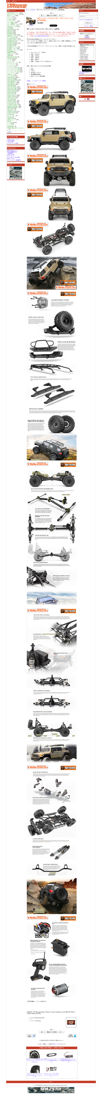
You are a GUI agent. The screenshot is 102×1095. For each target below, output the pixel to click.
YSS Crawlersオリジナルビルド (15, 128)
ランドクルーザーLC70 (13, 70)
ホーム (8, 1)
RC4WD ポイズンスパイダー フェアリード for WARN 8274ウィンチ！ (51, 1060)
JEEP (8, 55)
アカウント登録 (88, 26)
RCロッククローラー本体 (14, 14)
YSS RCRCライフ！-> (13, 13)
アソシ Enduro (11, 37)
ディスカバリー (11, 63)
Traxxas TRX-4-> (12, 95)
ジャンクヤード (11, 125)
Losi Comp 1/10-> (12, 103)
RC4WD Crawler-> (12, 39)
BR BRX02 (10, 33)
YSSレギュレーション (13, 139)
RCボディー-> (11, 15)
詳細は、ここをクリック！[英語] (36, 81)
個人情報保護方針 (12, 152)
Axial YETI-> (10, 93)
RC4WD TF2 (10, 44)
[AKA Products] (87, 49)
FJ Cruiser (32, 9)
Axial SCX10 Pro (11, 91)
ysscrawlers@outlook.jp (41, 36)
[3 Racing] (87, 46)
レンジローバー (11, 73)
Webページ (55, 1044)
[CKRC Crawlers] (87, 57)
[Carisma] (87, 53)
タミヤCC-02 (11, 76)
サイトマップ (11, 156)
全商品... (9, 132)
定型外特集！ (11, 126)
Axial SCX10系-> (12, 87)
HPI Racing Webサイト (85, 72)
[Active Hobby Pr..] (87, 47)
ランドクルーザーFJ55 (13, 69)
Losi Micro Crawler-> (13, 106)
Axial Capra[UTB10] (12, 80)
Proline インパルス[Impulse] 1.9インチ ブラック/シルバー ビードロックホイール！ (34, 1060)
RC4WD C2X (11, 41)
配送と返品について (12, 150)
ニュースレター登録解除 (14, 160)
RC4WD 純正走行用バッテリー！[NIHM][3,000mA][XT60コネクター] (68, 1060)
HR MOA (9, 117)
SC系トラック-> (11, 119)
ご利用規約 (10, 153)
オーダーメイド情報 (12, 143)
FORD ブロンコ (11, 54)
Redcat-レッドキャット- (13, 36)
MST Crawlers (11, 98)
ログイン (14, 1)
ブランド (81, 42)
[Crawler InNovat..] (87, 59)
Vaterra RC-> (10, 110)
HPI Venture (10, 99)
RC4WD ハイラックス (13, 50)
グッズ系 (9, 124)
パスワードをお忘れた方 (85, 19)
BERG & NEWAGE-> (13, 107)
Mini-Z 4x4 (10, 30)
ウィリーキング (11, 115)
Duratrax (9, 114)
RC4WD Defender (12, 43)
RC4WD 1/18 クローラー (14, 40)
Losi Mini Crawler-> (12, 104)
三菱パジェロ (11, 74)
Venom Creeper (11, 113)
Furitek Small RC (12, 29)
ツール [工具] (10, 122)
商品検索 (81, 30)
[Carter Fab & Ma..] (87, 55)
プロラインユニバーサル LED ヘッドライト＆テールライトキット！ (51, 1075)
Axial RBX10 (10, 85)
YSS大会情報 (11, 140)
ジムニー (9, 61)
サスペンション (11, 25)
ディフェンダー (11, 65)
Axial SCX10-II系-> (12, 88)
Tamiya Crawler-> (12, 100)
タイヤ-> (9, 17)
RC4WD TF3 (10, 46)
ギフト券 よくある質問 (13, 157)
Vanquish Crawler (12, 35)
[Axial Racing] (87, 52)
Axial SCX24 (10, 78)
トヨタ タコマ (11, 66)
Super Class (10, 118)
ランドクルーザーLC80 (13, 72)
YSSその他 (10, 142)
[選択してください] (87, 45)
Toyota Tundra (11, 58)
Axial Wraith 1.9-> (12, 81)
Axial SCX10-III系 (12, 89)
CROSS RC (10, 109)
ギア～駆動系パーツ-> (13, 24)
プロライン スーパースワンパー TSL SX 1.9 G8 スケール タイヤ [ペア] (35, 1075)
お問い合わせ (11, 154)
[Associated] (87, 50)
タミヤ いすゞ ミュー (13, 62)
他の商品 (81, 73)
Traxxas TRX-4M (11, 96)
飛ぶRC (9, 121)
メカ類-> (9, 20)
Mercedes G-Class (12, 57)
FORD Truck (10, 52)
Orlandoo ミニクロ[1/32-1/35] (14, 27)
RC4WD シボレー (12, 48)
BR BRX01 (10, 32)
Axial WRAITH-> (11, 83)
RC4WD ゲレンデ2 (12, 47)
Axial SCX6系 (11, 92)
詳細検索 (86, 37)
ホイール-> (10, 18)
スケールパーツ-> (12, 21)
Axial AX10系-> (11, 77)
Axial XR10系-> (11, 84)
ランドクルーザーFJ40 (13, 67)
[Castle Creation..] (87, 56)
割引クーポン (11, 158)
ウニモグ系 (10, 59)
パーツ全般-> (10, 22)
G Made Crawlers (12, 111)
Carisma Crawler (12, 102)
